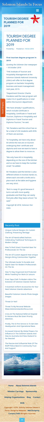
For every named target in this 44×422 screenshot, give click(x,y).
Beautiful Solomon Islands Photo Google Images (21, 295)
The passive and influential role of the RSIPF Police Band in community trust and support (21, 345)
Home (11, 385)
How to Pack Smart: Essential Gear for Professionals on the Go (20, 248)
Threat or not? (11, 301)
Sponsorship (31, 391)
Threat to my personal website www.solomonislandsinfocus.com (19, 307)
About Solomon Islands (25, 385)
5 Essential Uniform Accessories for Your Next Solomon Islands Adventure (21, 288)
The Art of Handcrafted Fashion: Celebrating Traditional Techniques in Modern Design (20, 239)
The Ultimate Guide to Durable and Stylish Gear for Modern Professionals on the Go (20, 264)
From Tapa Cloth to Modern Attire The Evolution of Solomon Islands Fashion (20, 280)
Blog (28, 397)
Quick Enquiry (2, 108)
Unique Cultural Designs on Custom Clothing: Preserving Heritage (20, 231)
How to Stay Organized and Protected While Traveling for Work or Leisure (20, 273)
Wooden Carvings (15, 391)
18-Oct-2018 (29, 49)
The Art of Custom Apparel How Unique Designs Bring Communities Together (21, 256)
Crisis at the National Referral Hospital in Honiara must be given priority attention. (21, 316)
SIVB (22, 403)
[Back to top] (22, 420)
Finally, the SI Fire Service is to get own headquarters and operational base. (21, 325)
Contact (36, 397)
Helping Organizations (14, 397)
